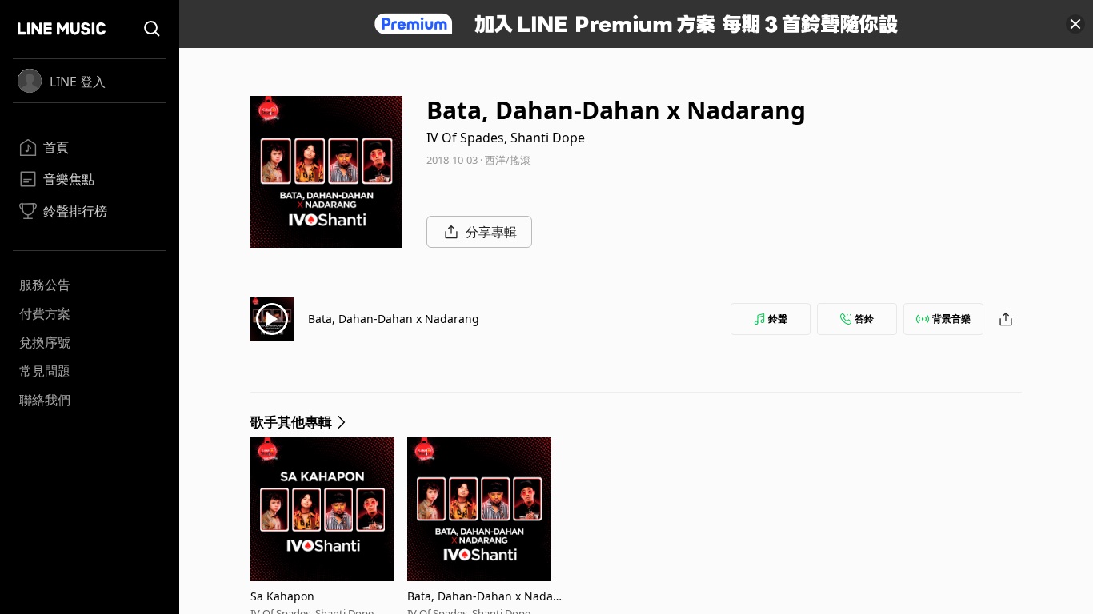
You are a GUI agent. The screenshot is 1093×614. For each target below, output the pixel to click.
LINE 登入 (78, 81)
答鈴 (864, 318)
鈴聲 (777, 318)
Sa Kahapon (282, 596)
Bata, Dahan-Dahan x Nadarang (393, 318)
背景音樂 (951, 318)
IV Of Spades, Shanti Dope (505, 137)
